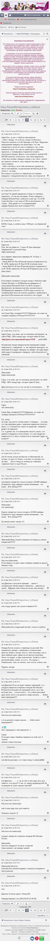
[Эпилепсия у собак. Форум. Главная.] (25, 6)
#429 (18, 241)
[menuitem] (32, 15)
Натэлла (19, 110)
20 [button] (35, 120)
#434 (18, 453)
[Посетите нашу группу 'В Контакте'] (32, 939)
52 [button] (41, 120)
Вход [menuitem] (44, 15)
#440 (18, 603)
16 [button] (19, 120)
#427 (18, 190)
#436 (18, 501)
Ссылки (2, 15)
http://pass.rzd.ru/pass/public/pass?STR (18, 339)
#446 (18, 777)
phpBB (20, 930)
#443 (18, 682)
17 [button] (23, 120)
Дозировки (7, 23)
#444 (18, 712)
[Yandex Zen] (37, 938)
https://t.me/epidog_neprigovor (24, 89)
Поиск (4, 27)
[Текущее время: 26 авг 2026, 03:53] (44, 33)
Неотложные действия (28, 19)
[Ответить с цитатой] (45, 125)
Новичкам (11, 19)
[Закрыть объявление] (47, 39)
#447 (18, 800)
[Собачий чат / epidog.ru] (41, 938)
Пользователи (10, 15)
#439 (18, 580)
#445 (18, 757)
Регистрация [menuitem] (48, 15)
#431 (18, 331)
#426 (18, 134)
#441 (18, 624)
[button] (6, 120)
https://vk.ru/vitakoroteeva (24, 96)
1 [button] (13, 120)
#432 (18, 369)
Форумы (6, 15)
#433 (18, 402)
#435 (18, 478)
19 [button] (31, 120)
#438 (18, 557)
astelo (13, 110)
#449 (18, 863)
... (1, 19)
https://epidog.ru (33, 928)
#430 (18, 310)
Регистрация (22, 27)
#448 (18, 828)
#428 (18, 220)
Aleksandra (11, 124)
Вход (12, 27)
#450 (18, 886)
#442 (18, 644)
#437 (18, 536)
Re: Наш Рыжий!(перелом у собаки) (19, 131)
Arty (16, 932)
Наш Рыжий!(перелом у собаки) (20, 107)
